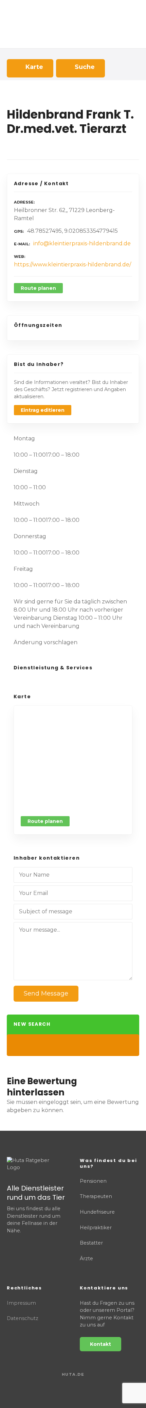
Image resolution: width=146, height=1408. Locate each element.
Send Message (46, 993)
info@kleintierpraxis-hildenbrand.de (82, 243)
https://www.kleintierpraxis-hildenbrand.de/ (72, 264)
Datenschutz (22, 1318)
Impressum (21, 1303)
